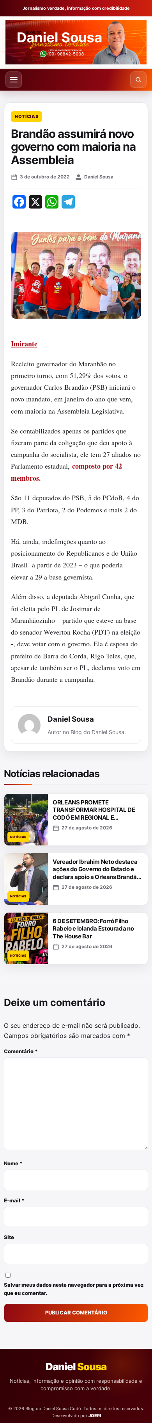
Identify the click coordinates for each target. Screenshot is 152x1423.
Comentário (21, 1051)
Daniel (76, 1367)
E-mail (14, 1200)
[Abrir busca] (138, 79)
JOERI (94, 1415)
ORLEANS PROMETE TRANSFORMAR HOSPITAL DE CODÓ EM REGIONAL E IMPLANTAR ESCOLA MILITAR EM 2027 (94, 817)
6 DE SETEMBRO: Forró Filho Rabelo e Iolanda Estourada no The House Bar (93, 928)
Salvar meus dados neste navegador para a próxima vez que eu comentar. (74, 1289)
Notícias (26, 116)
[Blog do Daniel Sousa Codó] (76, 42)
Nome (13, 1163)
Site (9, 1237)
